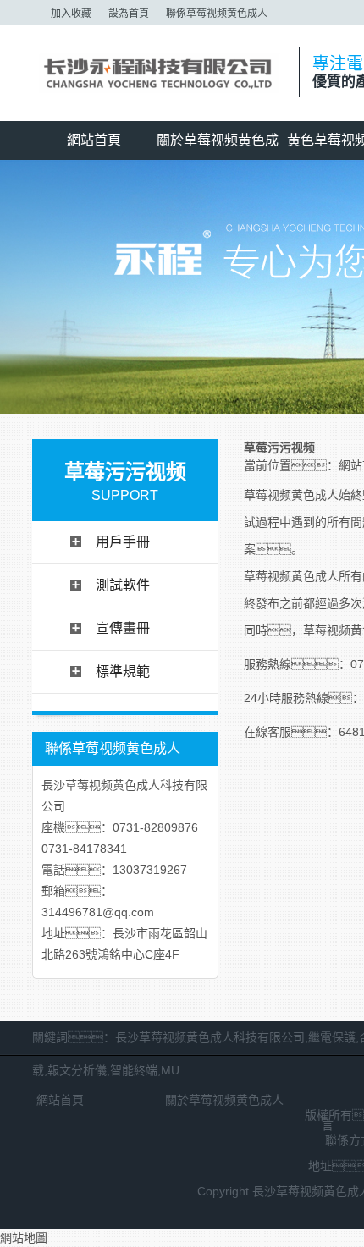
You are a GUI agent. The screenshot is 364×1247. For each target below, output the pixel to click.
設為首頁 (128, 13)
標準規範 (123, 671)
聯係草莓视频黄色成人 (216, 13)
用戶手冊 (123, 542)
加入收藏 (71, 13)
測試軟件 (123, 585)
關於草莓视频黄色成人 (218, 146)
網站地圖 (23, 1237)
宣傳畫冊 (123, 628)
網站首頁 (94, 140)
